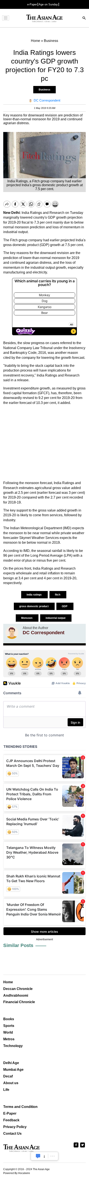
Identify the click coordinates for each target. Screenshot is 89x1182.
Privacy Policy (15, 1127)
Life (6, 1089)
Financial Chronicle (19, 1002)
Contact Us (12, 1133)
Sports (8, 1026)
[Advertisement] (44, 442)
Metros (8, 1039)
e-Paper (32, 4)
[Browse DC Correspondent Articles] (11, 632)
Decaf (8, 1076)
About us (10, 1083)
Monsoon (27, 618)
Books (8, 1019)
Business (44, 89)
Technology (13, 1046)
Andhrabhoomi (15, 995)
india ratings (34, 594)
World (8, 1032)
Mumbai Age (13, 1069)
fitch (58, 594)
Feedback (11, 1120)
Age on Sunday (48, 4)
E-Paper (9, 1113)
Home (8, 982)
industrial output (56, 618)
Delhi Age (11, 1063)
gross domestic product (34, 606)
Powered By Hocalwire (16, 1173)
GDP (65, 606)
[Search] (84, 18)
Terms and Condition (20, 1107)
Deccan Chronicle (18, 989)
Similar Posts (18, 945)
